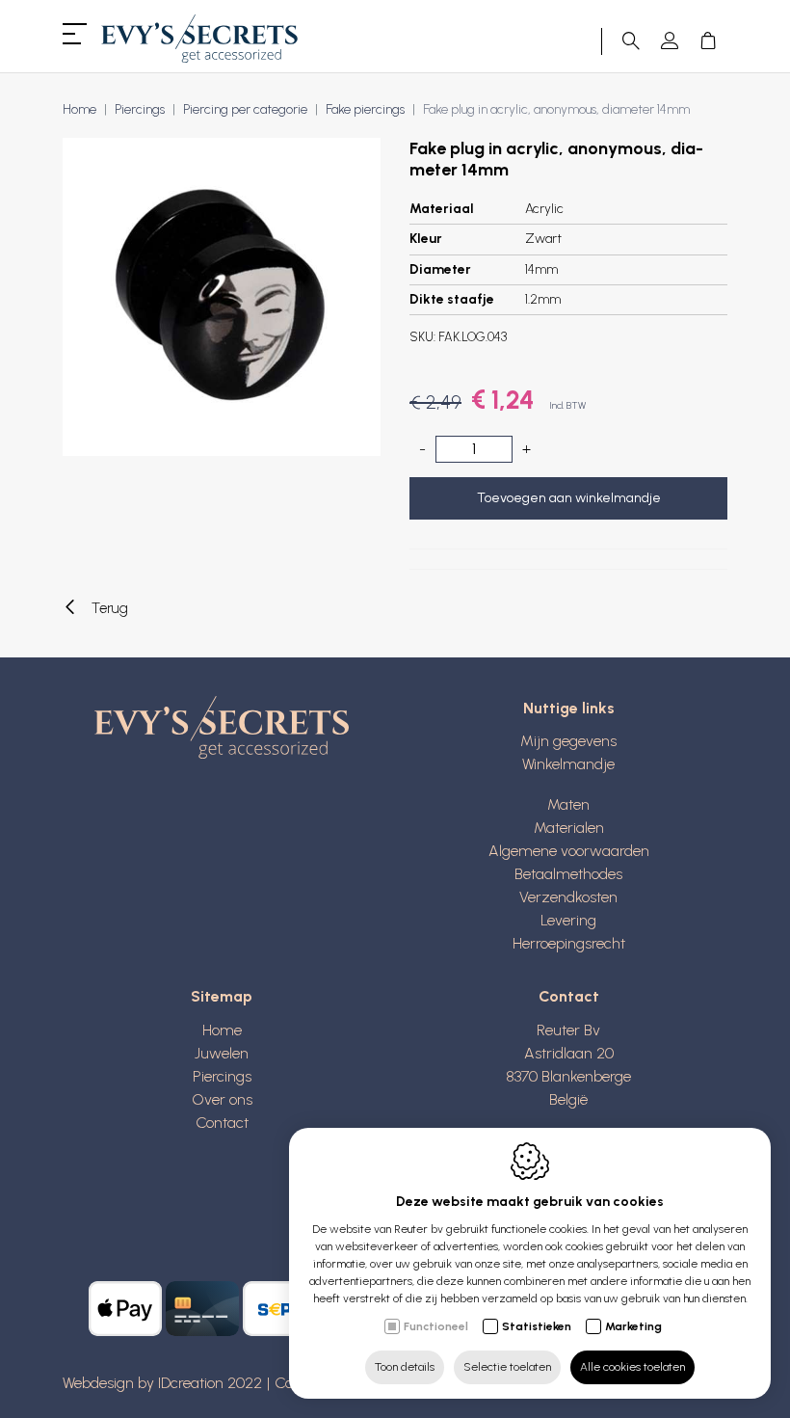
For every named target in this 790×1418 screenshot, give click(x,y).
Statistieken (536, 1326)
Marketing (633, 1326)
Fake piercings (365, 109)
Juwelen (222, 1053)
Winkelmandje (568, 764)
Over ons (222, 1099)
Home (79, 109)
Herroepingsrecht (569, 943)
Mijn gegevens (568, 741)
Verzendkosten (568, 897)
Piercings (140, 109)
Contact (222, 1122)
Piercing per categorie (245, 109)
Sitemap (221, 996)
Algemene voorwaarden (568, 851)
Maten (568, 804)
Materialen (569, 827)
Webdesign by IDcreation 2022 (162, 1383)
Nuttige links (569, 708)
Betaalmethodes (568, 874)
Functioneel (436, 1326)
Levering (568, 920)
